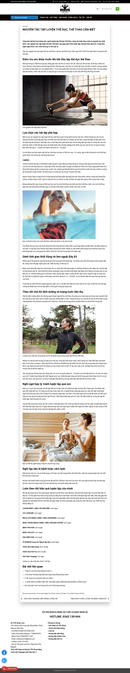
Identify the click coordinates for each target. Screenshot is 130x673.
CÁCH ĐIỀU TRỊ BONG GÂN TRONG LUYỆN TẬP (40, 599)
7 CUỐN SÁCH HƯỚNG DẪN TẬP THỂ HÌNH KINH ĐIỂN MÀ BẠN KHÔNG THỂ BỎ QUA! (55, 582)
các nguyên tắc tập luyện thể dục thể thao (40, 51)
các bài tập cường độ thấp (83, 140)
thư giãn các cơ (55, 284)
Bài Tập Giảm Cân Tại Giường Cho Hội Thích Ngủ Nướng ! (45, 585)
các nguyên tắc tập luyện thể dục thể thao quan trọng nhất (51, 137)
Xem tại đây (44, 547)
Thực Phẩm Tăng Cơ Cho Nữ (75, 593)
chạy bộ (90, 274)
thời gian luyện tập (65, 142)
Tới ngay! (41, 556)
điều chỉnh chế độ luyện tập (72, 498)
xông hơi (45, 409)
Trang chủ (44, 17)
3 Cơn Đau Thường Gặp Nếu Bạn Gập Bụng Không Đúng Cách (46, 575)
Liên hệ (89, 17)
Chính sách (72, 17)
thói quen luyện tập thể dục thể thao (51, 493)
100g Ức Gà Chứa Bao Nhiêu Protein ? (38, 571)
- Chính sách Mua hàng (56, 628)
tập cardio (96, 169)
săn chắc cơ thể (80, 187)
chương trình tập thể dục (97, 276)
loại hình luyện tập (61, 177)
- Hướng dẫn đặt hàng (55, 634)
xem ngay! (54, 508)
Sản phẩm (63, 17)
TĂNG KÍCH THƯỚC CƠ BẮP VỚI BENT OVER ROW (88, 599)
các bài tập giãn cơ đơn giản (47, 286)
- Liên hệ (50, 631)
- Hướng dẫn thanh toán (56, 636)
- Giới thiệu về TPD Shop (56, 626)
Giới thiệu (53, 17)
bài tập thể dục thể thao (53, 66)
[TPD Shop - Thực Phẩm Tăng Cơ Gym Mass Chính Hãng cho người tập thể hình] (65, 8)
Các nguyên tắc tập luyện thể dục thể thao (43, 44)
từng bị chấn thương (36, 64)
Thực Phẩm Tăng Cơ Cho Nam (57, 593)
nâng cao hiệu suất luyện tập (70, 271)
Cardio (25, 164)
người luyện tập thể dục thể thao (59, 41)
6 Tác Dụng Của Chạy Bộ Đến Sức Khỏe (39, 578)
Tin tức (82, 17)
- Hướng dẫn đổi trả (54, 639)
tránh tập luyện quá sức (33, 406)
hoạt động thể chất (48, 246)
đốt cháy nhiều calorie (83, 177)
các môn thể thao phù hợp (84, 72)
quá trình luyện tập (73, 44)
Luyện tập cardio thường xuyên (55, 166)
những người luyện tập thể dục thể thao (57, 296)
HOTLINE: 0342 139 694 (65, 616)
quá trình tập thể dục (48, 396)
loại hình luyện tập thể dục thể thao (44, 152)
